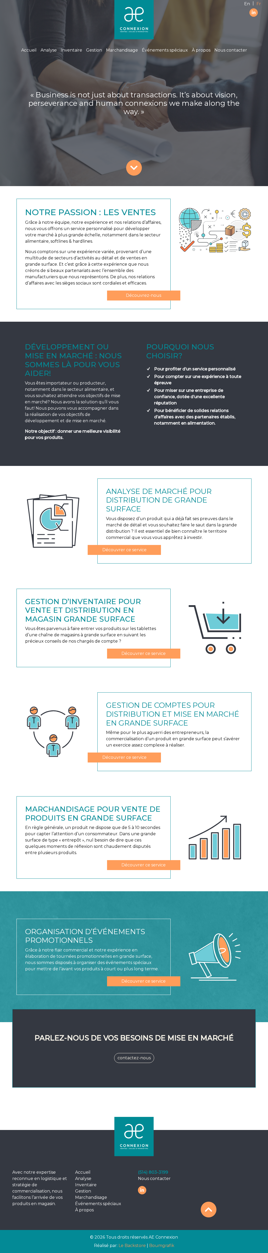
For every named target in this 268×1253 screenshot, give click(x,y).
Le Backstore (133, 1245)
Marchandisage (122, 50)
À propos (201, 50)
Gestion (94, 50)
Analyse (49, 50)
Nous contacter (230, 50)
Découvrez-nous (143, 295)
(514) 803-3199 (153, 1172)
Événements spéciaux (165, 50)
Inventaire (71, 50)
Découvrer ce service (124, 549)
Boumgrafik (161, 1245)
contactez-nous (134, 1057)
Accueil (29, 50)
